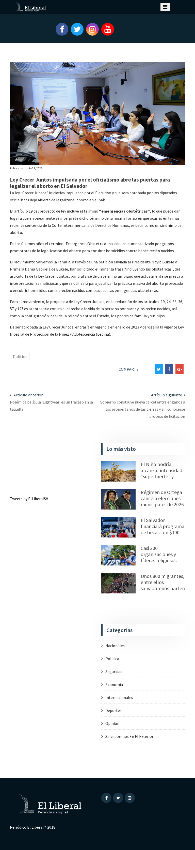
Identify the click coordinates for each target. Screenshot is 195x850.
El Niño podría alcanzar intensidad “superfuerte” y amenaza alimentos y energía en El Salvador (162, 479)
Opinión (112, 723)
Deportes (113, 710)
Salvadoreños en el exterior (129, 736)
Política (20, 356)
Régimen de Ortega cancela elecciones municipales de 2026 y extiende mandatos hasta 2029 (162, 507)
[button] (59, 29)
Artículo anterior (28, 394)
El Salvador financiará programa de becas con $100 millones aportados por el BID (162, 532)
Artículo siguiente (167, 394)
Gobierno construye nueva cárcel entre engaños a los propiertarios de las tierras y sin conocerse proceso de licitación (142, 409)
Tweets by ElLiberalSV (29, 498)
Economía (114, 684)
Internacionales (119, 697)
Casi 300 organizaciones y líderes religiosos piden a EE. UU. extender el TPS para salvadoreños (160, 563)
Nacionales (115, 645)
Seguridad (113, 671)
